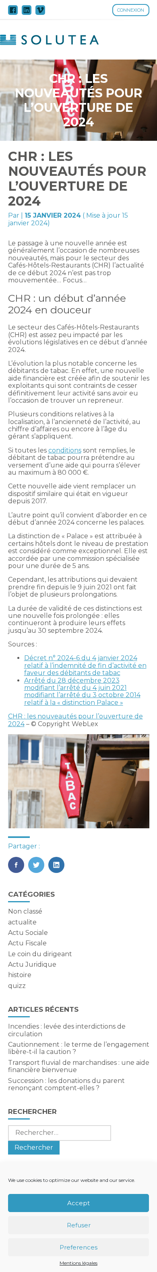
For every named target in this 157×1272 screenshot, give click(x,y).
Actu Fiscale (27, 943)
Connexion (130, 10)
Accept (78, 1203)
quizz (17, 986)
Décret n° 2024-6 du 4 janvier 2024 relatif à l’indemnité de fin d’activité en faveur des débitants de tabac (85, 665)
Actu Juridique (32, 964)
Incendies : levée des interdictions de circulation (67, 1030)
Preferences (78, 1247)
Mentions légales (78, 1263)
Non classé (25, 911)
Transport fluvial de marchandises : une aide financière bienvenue (78, 1066)
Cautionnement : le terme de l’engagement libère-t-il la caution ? (78, 1048)
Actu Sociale (28, 933)
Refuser (79, 1225)
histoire (19, 975)
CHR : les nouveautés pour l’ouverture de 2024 (75, 719)
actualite (22, 922)
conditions (64, 450)
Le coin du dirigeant (40, 954)
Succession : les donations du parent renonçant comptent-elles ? (66, 1084)
